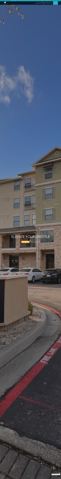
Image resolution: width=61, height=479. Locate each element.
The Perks (36, 3)
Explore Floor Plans (25, 241)
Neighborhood (44, 3)
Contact (51, 3)
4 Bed (38, 241)
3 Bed (34, 241)
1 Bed (31, 241)
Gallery (48, 3)
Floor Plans (39, 3)
